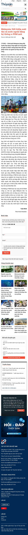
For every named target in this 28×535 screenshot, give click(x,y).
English (24, 0)
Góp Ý (2, 518)
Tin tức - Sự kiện (4, 25)
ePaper (13, 0)
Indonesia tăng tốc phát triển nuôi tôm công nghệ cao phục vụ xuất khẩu (21, 329)
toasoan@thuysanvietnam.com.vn (12, 462)
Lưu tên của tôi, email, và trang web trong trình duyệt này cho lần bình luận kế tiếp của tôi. (14, 247)
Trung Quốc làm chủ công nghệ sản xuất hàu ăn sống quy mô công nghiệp (21, 312)
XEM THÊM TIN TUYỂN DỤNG (9, 388)
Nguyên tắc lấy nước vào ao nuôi (11, 348)
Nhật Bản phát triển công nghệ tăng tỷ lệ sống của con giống (21, 291)
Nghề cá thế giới (12, 25)
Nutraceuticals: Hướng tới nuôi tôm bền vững (20, 276)
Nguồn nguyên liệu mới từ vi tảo (6, 275)
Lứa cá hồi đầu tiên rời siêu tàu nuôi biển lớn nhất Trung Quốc (7, 311)
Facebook (3, 520)
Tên (3, 235)
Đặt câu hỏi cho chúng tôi (13, 357)
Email (4, 240)
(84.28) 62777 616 (11, 465)
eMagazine (19, 0)
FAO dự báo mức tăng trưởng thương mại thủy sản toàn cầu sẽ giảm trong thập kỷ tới (6, 293)
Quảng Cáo (4, 516)
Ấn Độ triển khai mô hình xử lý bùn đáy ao (7, 328)
